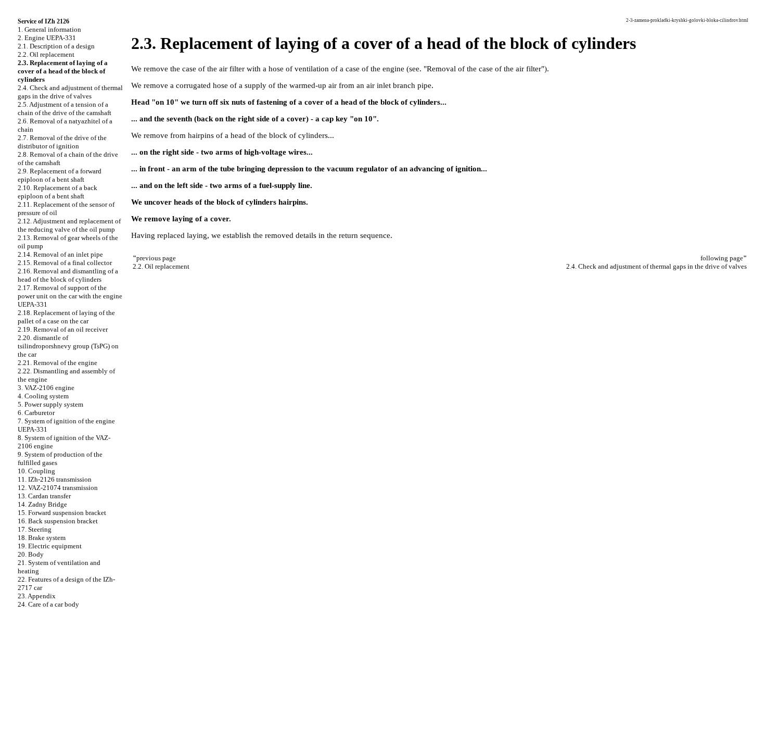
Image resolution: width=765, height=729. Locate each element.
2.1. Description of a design (56, 46)
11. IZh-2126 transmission (55, 479)
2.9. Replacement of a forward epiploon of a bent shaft (59, 175)
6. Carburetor (36, 413)
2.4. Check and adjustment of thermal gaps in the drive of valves (70, 92)
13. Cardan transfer (44, 496)
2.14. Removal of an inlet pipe (60, 254)
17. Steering (35, 529)
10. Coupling (36, 471)
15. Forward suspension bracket (62, 513)
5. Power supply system (50, 404)
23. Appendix (37, 596)
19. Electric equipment (50, 546)
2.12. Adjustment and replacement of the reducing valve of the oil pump (69, 225)
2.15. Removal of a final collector (65, 263)
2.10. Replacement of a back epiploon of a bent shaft (57, 192)
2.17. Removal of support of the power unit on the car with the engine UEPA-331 (70, 296)
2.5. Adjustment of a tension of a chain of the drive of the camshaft (64, 108)
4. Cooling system (43, 396)
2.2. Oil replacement (46, 54)
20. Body (31, 554)
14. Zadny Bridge (42, 504)
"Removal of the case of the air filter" (484, 69)
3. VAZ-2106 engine (46, 388)
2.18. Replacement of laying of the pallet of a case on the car (66, 317)
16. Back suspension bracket (58, 521)
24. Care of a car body (48, 604)
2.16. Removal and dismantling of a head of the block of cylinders (68, 275)
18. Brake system (42, 538)
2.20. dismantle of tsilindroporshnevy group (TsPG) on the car (68, 346)
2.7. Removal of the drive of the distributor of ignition (62, 142)
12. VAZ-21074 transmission (58, 488)
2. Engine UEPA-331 (47, 38)
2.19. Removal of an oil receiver (63, 329)
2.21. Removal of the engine (57, 363)
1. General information (49, 29)
